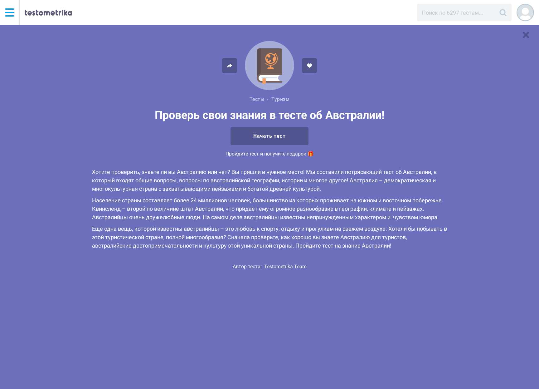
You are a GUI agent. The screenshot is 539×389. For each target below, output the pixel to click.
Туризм (280, 99)
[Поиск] (503, 12)
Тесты (257, 99)
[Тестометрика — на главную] (48, 12)
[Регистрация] (525, 12)
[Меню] (9, 12)
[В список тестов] (526, 35)
